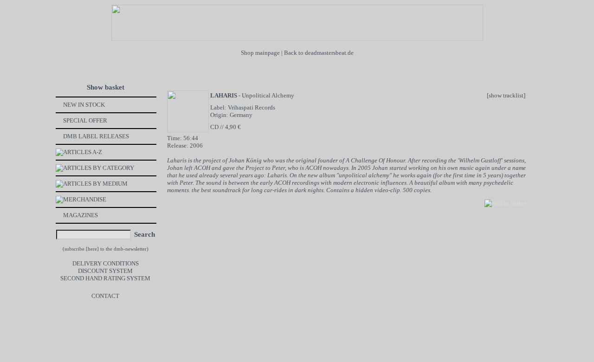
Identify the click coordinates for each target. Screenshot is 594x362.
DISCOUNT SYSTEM (105, 270)
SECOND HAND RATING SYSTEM (105, 278)
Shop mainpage (260, 52)
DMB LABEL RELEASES (96, 136)
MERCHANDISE (84, 199)
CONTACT (105, 295)
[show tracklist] (506, 95)
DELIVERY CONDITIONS (105, 263)
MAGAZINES (80, 215)
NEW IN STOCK (84, 104)
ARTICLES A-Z (82, 152)
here (92, 249)
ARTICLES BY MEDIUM (95, 183)
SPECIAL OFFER (85, 120)
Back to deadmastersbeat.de (319, 52)
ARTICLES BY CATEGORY (98, 167)
